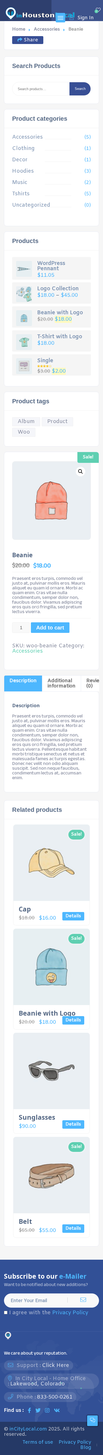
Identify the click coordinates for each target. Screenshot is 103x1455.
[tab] (23, 683)
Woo (24, 432)
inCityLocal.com (28, 1429)
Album (26, 421)
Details (73, 916)
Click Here (55, 1365)
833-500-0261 (54, 1397)
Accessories (47, 29)
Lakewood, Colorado (37, 1384)
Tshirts (21, 194)
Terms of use (37, 1442)
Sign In (85, 18)
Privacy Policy (70, 1312)
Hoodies (23, 171)
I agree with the (48, 1313)
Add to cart (50, 627)
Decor (19, 160)
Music (19, 182)
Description (23, 681)
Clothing (23, 148)
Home (18, 29)
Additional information (62, 683)
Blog (85, 1447)
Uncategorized (31, 205)
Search (80, 89)
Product (57, 421)
